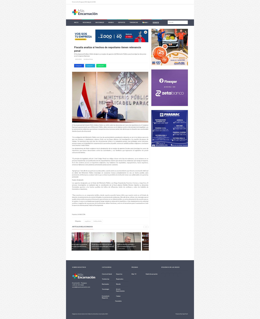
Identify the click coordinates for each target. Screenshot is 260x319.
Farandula (118, 301)
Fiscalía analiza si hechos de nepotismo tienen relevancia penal (107, 48)
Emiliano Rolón (98, 221)
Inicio (76, 22)
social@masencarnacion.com (81, 287)
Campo (118, 296)
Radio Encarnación (152, 274)
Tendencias (133, 22)
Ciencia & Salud (107, 274)
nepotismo (88, 221)
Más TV (134, 274)
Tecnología (105, 289)
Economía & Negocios (105, 297)
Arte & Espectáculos (120, 290)
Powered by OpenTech (182, 314)
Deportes (121, 22)
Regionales (87, 22)
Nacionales (99, 22)
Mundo (111, 22)
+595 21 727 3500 (78, 285)
